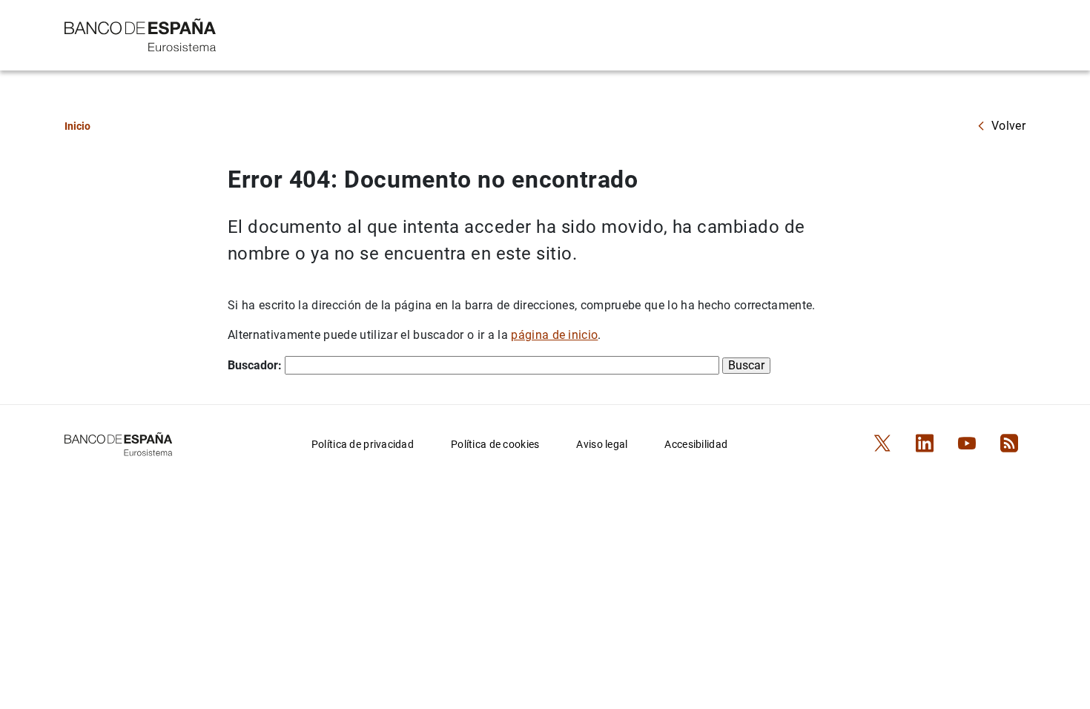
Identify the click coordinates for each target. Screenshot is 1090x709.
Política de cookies (495, 444)
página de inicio (554, 335)
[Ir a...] (141, 34)
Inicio (77, 126)
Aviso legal (601, 444)
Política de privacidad (362, 444)
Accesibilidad (695, 444)
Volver (1008, 126)
